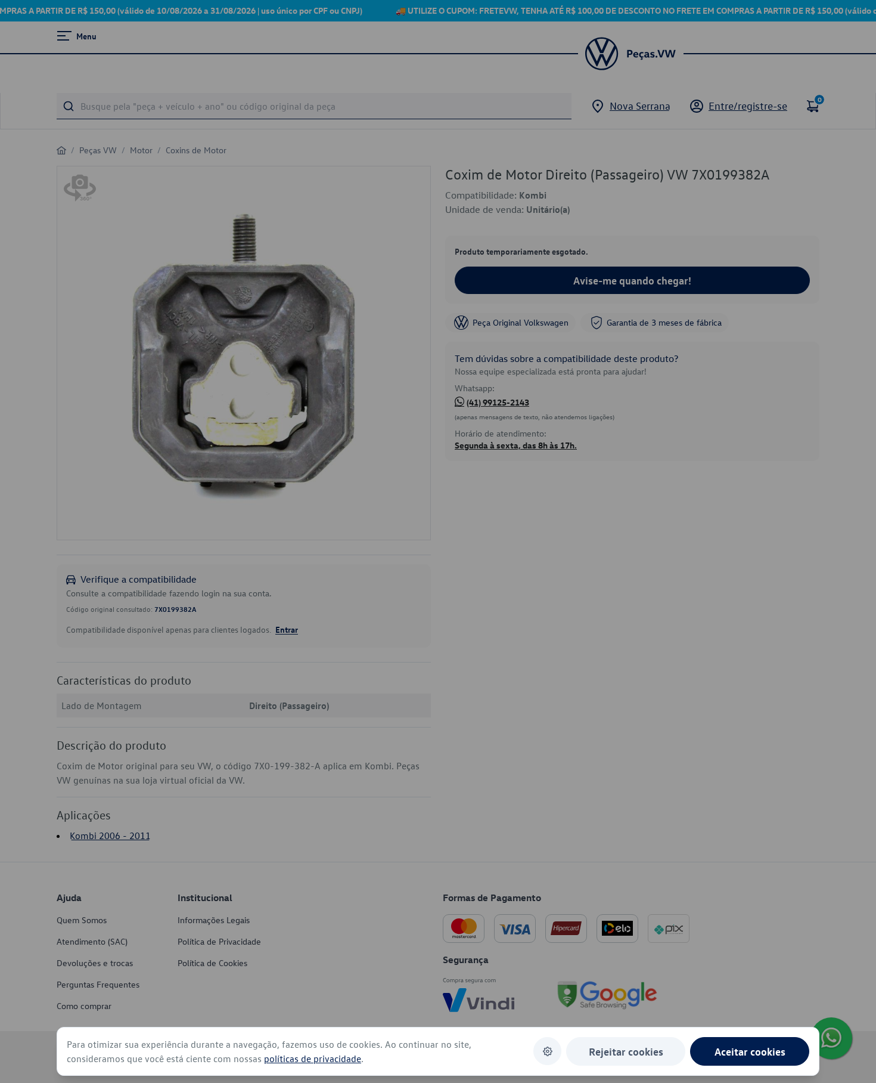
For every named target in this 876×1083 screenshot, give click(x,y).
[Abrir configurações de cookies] (547, 1051)
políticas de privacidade (312, 1059)
